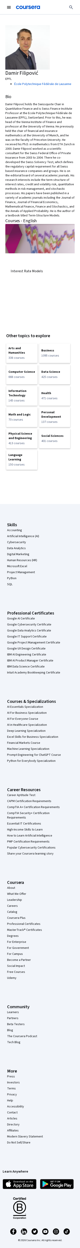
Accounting (14, 530)
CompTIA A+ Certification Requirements (33, 807)
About (11, 888)
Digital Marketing (18, 554)
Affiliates (13, 1130)
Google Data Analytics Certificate (29, 630)
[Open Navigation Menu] (9, 7)
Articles (12, 1118)
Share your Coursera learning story (30, 853)
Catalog (12, 912)
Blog (10, 1030)
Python (11, 578)
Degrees (13, 936)
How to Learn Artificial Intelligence (29, 835)
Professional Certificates (23, 924)
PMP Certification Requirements (28, 841)
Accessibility (15, 1106)
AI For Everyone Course (22, 719)
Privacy (12, 1094)
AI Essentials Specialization (25, 707)
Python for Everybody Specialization (31, 761)
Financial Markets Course (23, 743)
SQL (9, 584)
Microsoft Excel (17, 566)
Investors (13, 1082)
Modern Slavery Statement (25, 1136)
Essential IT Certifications (24, 823)
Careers (12, 906)
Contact (12, 1112)
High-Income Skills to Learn (25, 829)
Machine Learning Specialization (28, 749)
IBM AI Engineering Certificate (26, 654)
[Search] (71, 7)
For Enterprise (16, 942)
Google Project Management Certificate (33, 642)
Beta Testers (16, 1024)
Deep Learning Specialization (26, 731)
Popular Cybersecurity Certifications (31, 847)
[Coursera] (28, 7)
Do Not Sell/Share (18, 1142)
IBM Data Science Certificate (26, 666)
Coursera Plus (16, 918)
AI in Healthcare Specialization (27, 725)
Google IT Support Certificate (27, 636)
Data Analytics (16, 548)
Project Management (21, 572)
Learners (13, 1012)
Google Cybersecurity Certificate (29, 624)
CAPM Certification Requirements (29, 801)
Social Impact (16, 966)
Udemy (11, 978)
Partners (12, 1018)
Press (11, 1076)
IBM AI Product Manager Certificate (30, 660)
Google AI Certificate (21, 618)
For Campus (15, 954)
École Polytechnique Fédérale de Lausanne (42, 84)
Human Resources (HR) (22, 560)
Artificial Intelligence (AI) (23, 536)
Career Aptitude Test (21, 795)
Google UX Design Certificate (26, 648)
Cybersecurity (16, 542)
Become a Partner (19, 960)
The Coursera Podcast (22, 1036)
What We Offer (16, 894)
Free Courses (16, 972)
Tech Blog (13, 1042)
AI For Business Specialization (27, 713)
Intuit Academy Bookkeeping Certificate (33, 672)
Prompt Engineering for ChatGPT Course (34, 755)
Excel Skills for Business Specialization (32, 737)
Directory (13, 1124)
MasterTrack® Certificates (24, 930)
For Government (18, 948)
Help (10, 1100)
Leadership (14, 900)
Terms (11, 1088)
